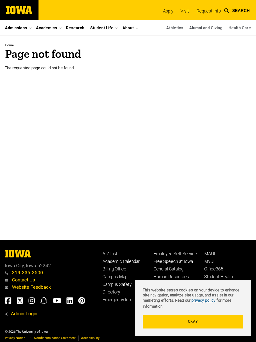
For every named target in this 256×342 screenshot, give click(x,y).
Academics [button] (46, 28)
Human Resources (171, 276)
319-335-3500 (27, 272)
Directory (111, 291)
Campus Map (115, 276)
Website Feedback (31, 287)
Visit (184, 11)
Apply (168, 11)
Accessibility (90, 338)
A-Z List (110, 253)
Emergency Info (117, 299)
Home (9, 45)
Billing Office (114, 268)
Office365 (213, 268)
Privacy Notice (15, 338)
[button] (237, 10)
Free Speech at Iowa (173, 261)
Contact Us (23, 280)
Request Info (208, 11)
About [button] (128, 28)
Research (75, 28)
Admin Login (24, 313)
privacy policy (204, 300)
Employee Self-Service (175, 253)
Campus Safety (117, 284)
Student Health (218, 276)
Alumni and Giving (205, 28)
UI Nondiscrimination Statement (53, 338)
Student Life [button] (102, 28)
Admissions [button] (16, 28)
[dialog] (193, 308)
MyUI (209, 261)
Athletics (174, 28)
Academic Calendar (121, 261)
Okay (193, 321)
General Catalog (169, 268)
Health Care (239, 28)
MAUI (209, 253)
